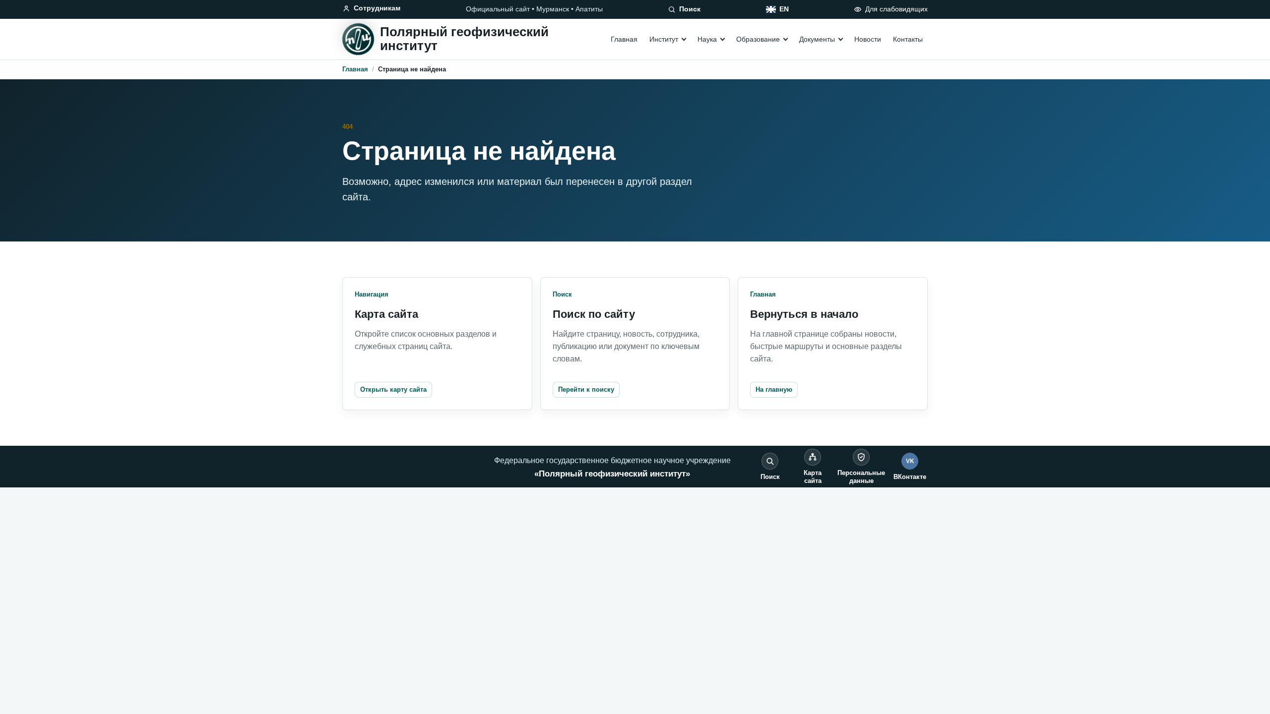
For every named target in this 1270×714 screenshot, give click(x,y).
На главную (774, 389)
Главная (624, 39)
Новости (867, 39)
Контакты (908, 39)
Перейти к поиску (586, 389)
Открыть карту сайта (393, 389)
